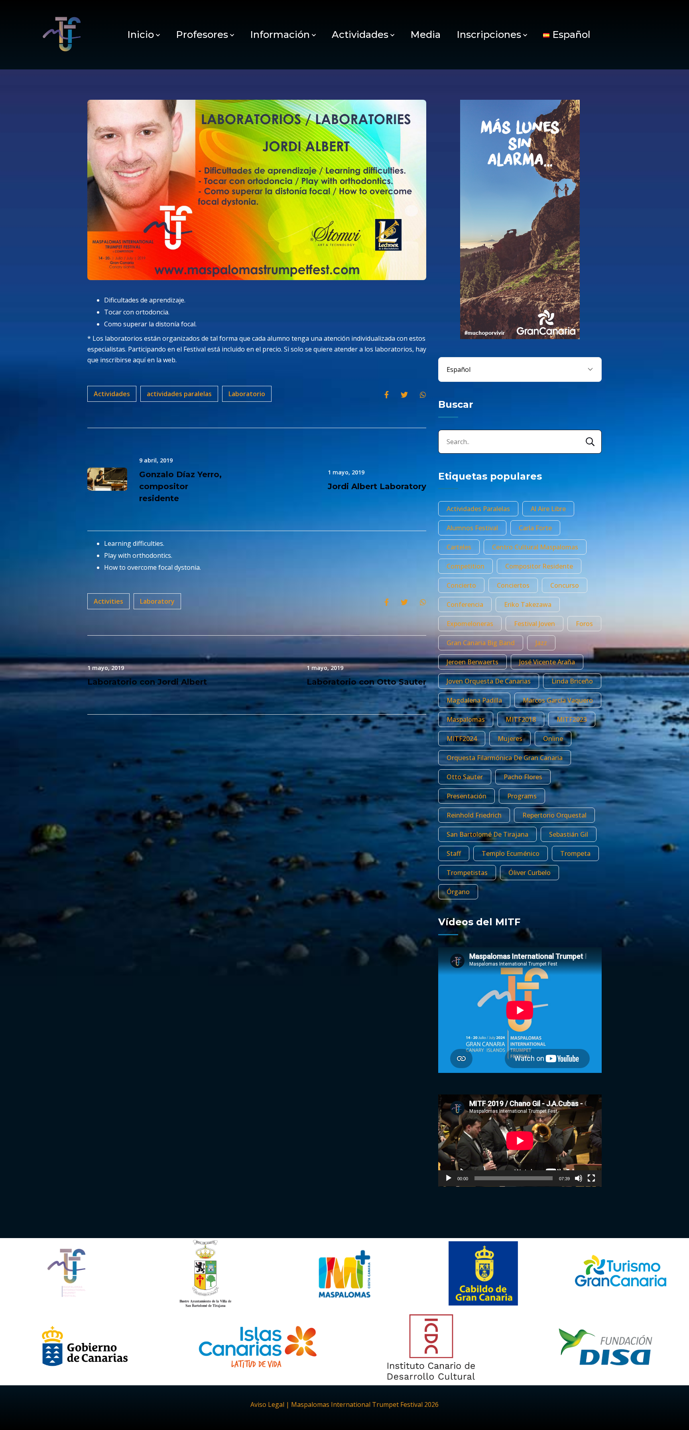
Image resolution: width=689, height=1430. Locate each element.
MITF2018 (521, 719)
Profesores (202, 35)
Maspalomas (466, 719)
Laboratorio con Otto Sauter (366, 682)
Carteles (459, 547)
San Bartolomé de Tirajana (487, 834)
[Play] (449, 1178)
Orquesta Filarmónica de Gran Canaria (505, 757)
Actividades (360, 35)
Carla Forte (535, 527)
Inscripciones (489, 35)
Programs (522, 796)
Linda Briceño (572, 681)
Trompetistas (467, 872)
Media (425, 35)
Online (553, 738)
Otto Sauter (465, 776)
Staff (454, 853)
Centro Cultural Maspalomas (535, 547)
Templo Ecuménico (510, 853)
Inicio (140, 35)
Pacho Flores (523, 776)
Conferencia (465, 604)
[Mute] (579, 1178)
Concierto (461, 585)
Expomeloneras (470, 623)
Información (280, 35)
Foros (584, 623)
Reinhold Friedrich (474, 815)
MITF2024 (462, 738)
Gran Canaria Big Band (481, 642)
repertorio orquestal (554, 815)
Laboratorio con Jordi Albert (147, 682)
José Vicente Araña (547, 662)
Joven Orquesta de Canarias (489, 681)
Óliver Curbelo (529, 872)
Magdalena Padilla (474, 700)
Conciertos (513, 585)
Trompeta (575, 853)
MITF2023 (572, 719)
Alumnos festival (472, 527)
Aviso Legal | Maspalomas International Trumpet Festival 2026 (344, 1404)
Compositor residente (539, 566)
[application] (520, 1140)
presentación (466, 796)
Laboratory (157, 601)
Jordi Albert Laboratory (377, 486)
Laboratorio (246, 393)
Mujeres (510, 738)
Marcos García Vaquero (558, 700)
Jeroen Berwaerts (472, 662)
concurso (564, 585)
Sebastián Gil (568, 834)
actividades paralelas (179, 393)
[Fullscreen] (591, 1178)
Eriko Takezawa (527, 604)
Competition (465, 566)
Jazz (541, 642)
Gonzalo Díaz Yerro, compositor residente (180, 486)
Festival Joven (534, 623)
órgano (458, 891)
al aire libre (548, 508)
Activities (108, 601)
